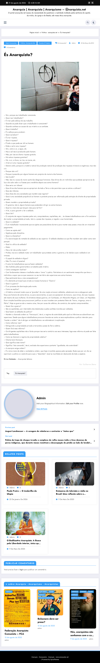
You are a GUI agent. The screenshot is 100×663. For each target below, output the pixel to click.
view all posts (41, 409)
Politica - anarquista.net (28, 43)
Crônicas (75, 592)
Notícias (9, 592)
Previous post (10, 427)
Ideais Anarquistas (11, 43)
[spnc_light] (93, 22)
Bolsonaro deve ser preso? (48, 620)
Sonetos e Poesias (44, 43)
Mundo (51, 592)
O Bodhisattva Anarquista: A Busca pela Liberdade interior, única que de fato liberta (24, 542)
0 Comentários (11, 47)
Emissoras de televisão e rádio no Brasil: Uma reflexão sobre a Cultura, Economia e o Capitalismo (72, 492)
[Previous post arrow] (94, 429)
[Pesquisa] (87, 22)
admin (74, 43)
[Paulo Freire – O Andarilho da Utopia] (25, 474)
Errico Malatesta (10, 359)
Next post (8, 436)
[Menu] (5, 22)
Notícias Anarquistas (46, 598)
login (22, 569)
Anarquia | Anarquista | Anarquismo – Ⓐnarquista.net (49, 9)
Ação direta (43, 592)
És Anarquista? (62, 43)
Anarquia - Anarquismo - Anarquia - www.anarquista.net (50, 657)
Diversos (83, 592)
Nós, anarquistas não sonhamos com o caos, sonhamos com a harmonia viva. (82, 633)
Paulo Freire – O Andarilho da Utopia (22, 492)
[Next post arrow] (94, 441)
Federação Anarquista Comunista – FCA (16, 632)
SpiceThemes (54, 659)
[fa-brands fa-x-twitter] (92, 3)
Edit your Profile (72, 403)
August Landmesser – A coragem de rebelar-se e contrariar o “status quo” (39, 431)
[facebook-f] (89, 3)
